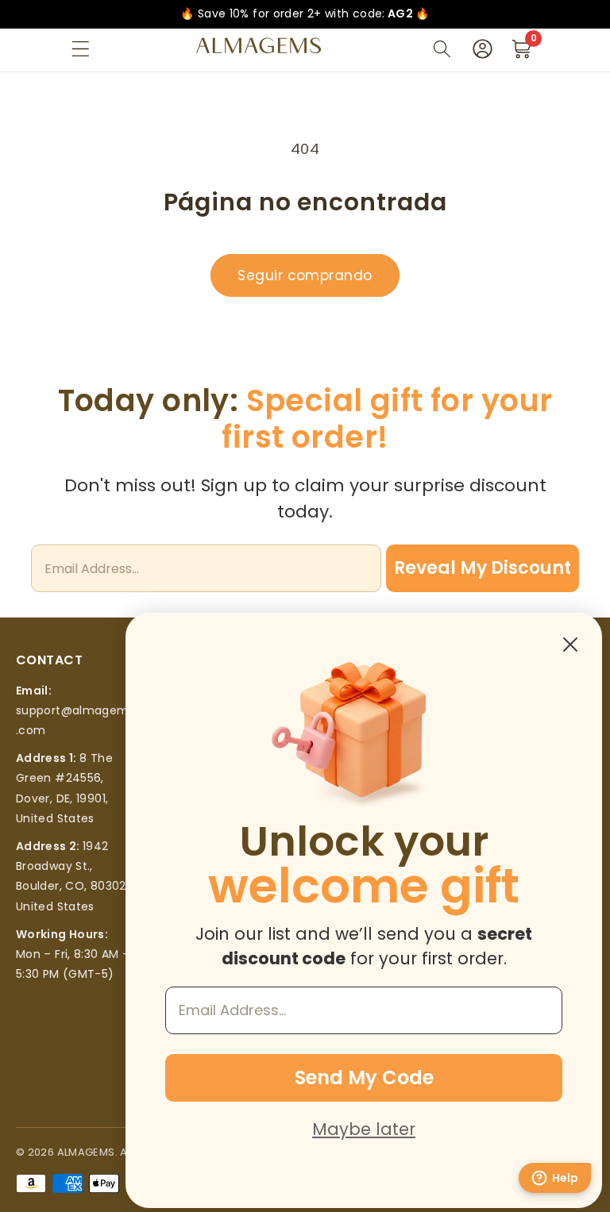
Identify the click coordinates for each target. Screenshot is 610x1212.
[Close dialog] (570, 644)
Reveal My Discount (482, 568)
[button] (80, 49)
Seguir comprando (304, 275)
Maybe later (363, 1129)
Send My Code (364, 1077)
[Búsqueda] (442, 49)
